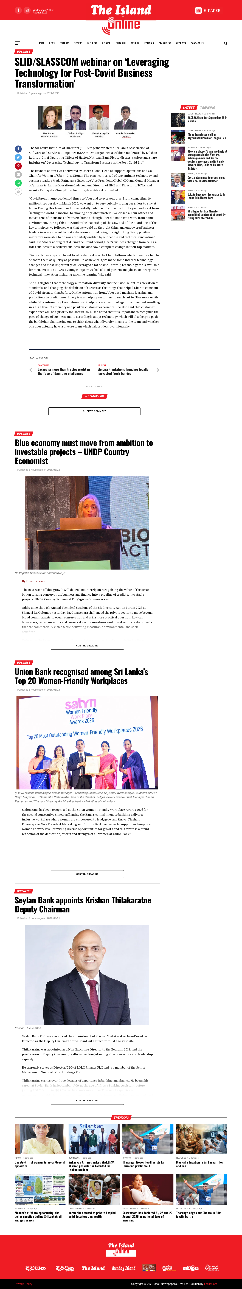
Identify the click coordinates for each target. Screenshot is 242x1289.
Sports (78, 43)
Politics (149, 43)
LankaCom (210, 1284)
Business (92, 43)
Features (64, 43)
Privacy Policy (23, 1284)
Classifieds (165, 43)
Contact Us (197, 43)
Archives (181, 43)
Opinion (106, 43)
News (52, 43)
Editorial (121, 43)
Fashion (135, 43)
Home (41, 43)
